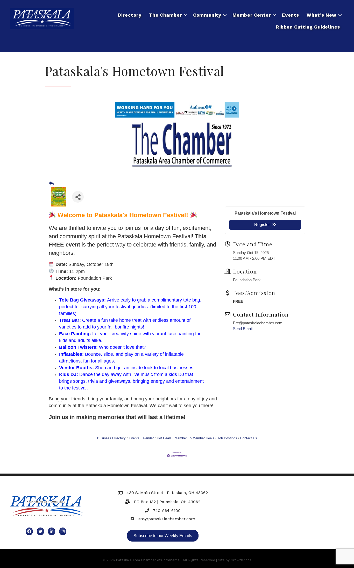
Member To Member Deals (194, 438)
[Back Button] (51, 183)
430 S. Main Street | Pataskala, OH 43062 (167, 492)
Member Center (251, 15)
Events (290, 15)
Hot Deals (164, 438)
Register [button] (262, 224)
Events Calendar (141, 438)
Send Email (242, 328)
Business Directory (111, 438)
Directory (129, 15)
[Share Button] (78, 197)
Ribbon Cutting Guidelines (308, 27)
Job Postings (227, 438)
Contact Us (248, 438)
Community (207, 15)
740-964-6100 (167, 510)
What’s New (321, 15)
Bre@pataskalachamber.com (166, 518)
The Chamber (165, 15)
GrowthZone (241, 560)
